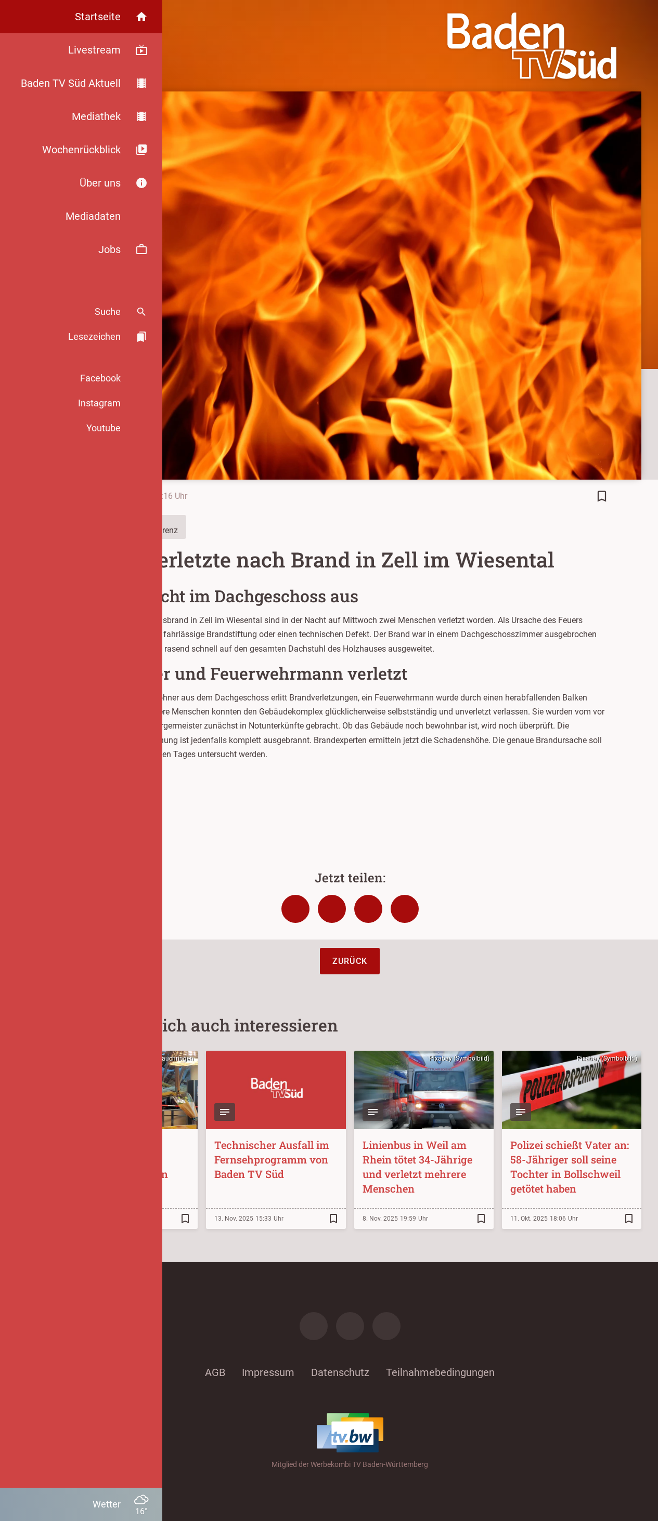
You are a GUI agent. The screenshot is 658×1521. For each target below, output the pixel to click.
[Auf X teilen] (332, 909)
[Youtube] (386, 1326)
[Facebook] (314, 1326)
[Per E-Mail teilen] (405, 909)
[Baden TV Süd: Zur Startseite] (531, 45)
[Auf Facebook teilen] (295, 909)
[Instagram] (350, 1326)
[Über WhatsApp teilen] (368, 909)
